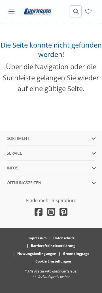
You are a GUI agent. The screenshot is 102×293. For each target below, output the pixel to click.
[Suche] (75, 11)
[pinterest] (63, 212)
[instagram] (51, 212)
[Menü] (11, 11)
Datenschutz (64, 237)
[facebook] (38, 212)
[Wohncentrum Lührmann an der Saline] (37, 11)
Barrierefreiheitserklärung (53, 245)
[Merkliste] (88, 11)
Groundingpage (76, 253)
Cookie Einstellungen (53, 261)
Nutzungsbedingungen (36, 253)
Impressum (37, 237)
